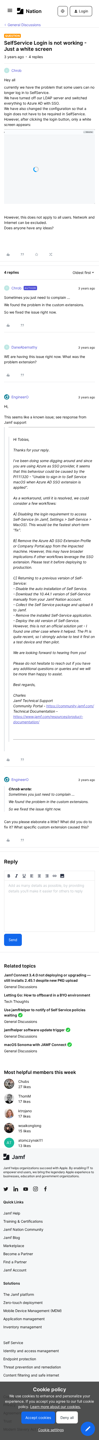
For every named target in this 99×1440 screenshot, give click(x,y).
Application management (24, 1319)
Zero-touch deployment (23, 1302)
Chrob (16, 70)
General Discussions (24, 25)
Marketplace (13, 1245)
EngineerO (20, 397)
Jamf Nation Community (23, 1229)
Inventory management (22, 1327)
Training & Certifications (23, 1221)
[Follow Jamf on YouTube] (25, 1189)
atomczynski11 (30, 1140)
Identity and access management (31, 1351)
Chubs (23, 1081)
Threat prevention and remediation (32, 1367)
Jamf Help (11, 1213)
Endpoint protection (19, 1359)
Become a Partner (18, 1254)
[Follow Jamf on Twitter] (5, 1189)
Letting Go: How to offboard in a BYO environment (47, 995)
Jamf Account (14, 1270)
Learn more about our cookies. (55, 1406)
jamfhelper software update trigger (34, 1030)
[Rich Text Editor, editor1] (49, 906)
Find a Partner (15, 1262)
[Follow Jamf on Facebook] (45, 1188)
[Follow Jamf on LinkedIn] (15, 1188)
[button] (10, 12)
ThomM (24, 1096)
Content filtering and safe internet (31, 1375)
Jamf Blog (11, 1237)
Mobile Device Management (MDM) (32, 1310)
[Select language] (63, 11)
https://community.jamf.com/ (70, 706)
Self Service (13, 1342)
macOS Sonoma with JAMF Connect (35, 1044)
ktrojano (25, 1111)
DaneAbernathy (24, 347)
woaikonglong (29, 1125)
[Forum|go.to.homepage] (29, 11)
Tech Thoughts (16, 1001)
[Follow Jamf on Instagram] (35, 1188)
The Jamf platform (18, 1294)
